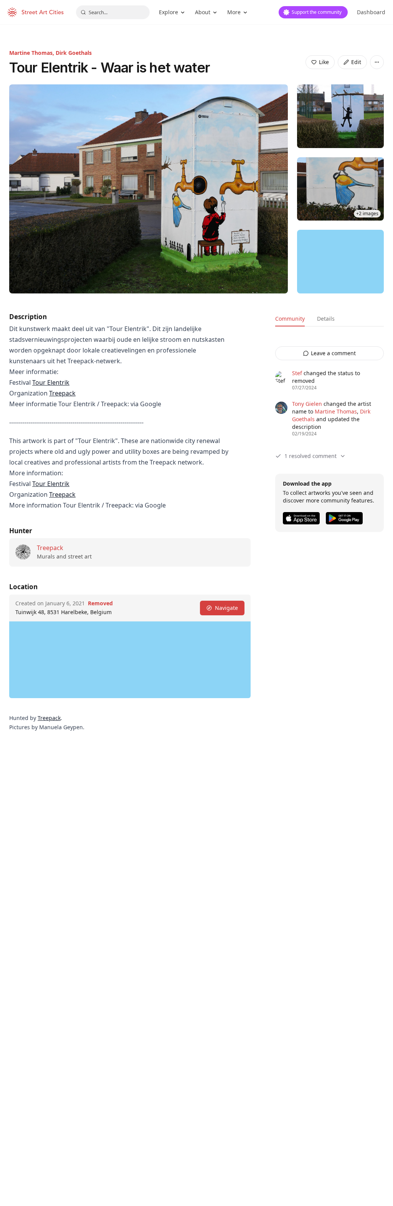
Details (326, 318)
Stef (297, 373)
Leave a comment (333, 353)
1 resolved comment (310, 456)
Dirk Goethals (74, 52)
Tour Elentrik (50, 382)
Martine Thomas (336, 411)
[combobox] (113, 12)
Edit (356, 62)
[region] (340, 261)
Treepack (62, 393)
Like (324, 62)
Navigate (226, 607)
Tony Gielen (307, 403)
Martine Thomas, (32, 52)
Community (290, 318)
